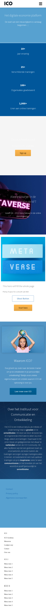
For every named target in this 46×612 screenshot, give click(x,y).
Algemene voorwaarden (16, 498)
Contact (9, 489)
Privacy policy (12, 493)
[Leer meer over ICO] (23, 394)
